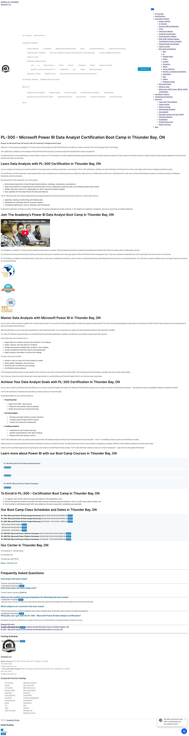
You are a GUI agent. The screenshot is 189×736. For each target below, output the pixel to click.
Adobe (7, 685)
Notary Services (116, 97)
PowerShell (27, 695)
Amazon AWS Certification (66, 48)
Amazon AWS (10, 690)
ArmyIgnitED (108, 92)
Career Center (54, 92)
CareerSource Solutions (50, 79)
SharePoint (64, 69)
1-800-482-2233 (11, 563)
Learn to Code (32, 57)
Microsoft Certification (36, 61)
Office (92, 65)
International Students (90, 92)
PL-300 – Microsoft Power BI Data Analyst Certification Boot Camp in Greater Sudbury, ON (35, 627)
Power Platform (105, 65)
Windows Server (95, 69)
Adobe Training (33, 48)
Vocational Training (30, 79)
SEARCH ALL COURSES (10, 2)
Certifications (39, 35)
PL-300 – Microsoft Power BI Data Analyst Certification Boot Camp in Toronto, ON (32, 629)
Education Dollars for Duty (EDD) (40, 97)
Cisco (82, 48)
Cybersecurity (10, 700)
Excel (7, 703)
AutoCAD (8, 693)
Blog (24, 102)
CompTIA (8, 698)
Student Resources (97, 97)
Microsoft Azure (29, 688)
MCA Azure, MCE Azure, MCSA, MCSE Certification (78, 74)
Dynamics (81, 65)
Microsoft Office (33, 74)
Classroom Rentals (96, 48)
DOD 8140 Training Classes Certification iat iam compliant (72, 53)
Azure (61, 65)
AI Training (47, 48)
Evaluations (81, 97)
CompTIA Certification (117, 48)
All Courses (27, 35)
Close (3, 734)
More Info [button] (7, 468)
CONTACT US (6, 5)
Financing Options (65, 97)
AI (38, 65)
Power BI (26, 693)
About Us (25, 87)
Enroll (70, 515)
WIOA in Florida (70, 92)
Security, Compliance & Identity (43, 69)
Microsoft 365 (28, 685)
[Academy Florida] (5, 74)
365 (32, 65)
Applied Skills (49, 65)
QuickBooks (27, 700)
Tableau (26, 708)
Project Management (31, 698)
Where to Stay (50, 74)
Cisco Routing (10, 695)
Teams (82, 69)
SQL (74, 69)
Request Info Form (7, 624)
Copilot (71, 65)
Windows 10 (27, 710)
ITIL (6, 705)
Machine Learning (29, 683)
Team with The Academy (36, 92)
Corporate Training (30, 43)
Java (6, 708)
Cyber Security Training (36, 53)
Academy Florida (13, 720)
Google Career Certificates (109, 53)
